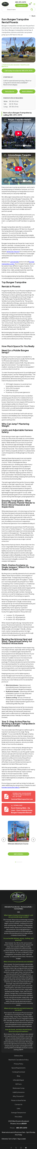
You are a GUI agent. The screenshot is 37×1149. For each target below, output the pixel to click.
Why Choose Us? (18, 1096)
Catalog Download (18, 1072)
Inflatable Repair (18, 1080)
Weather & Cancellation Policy (18, 1060)
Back (33, 16)
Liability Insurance (18, 1092)
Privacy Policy (18, 1064)
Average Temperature (18, 1112)
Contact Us (18, 1104)
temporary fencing (13, 251)
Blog (18, 1076)
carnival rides (14, 262)
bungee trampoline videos (10, 787)
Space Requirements (18, 1068)
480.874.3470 (20, 2)
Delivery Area (18, 1056)
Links (18, 1108)
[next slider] (33, 840)
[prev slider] (4, 840)
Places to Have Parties (18, 1100)
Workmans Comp (18, 1088)
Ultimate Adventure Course (18, 844)
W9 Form (18, 1084)
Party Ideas (18, 1116)
